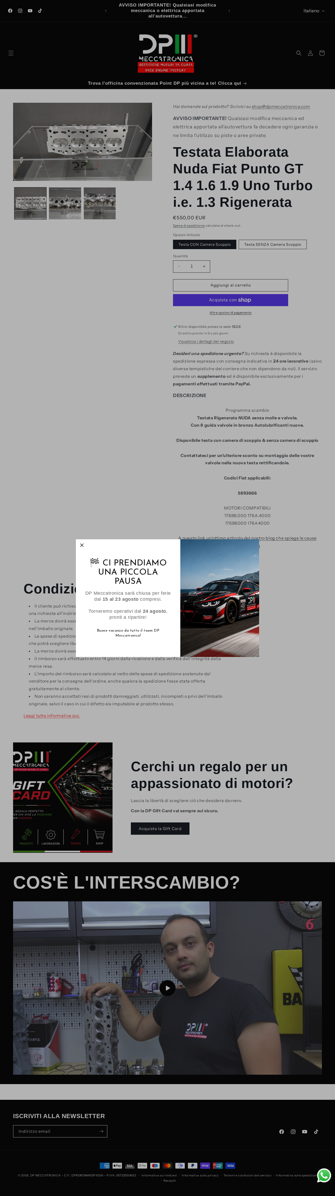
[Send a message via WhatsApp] (324, 1175)
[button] (82, 545)
